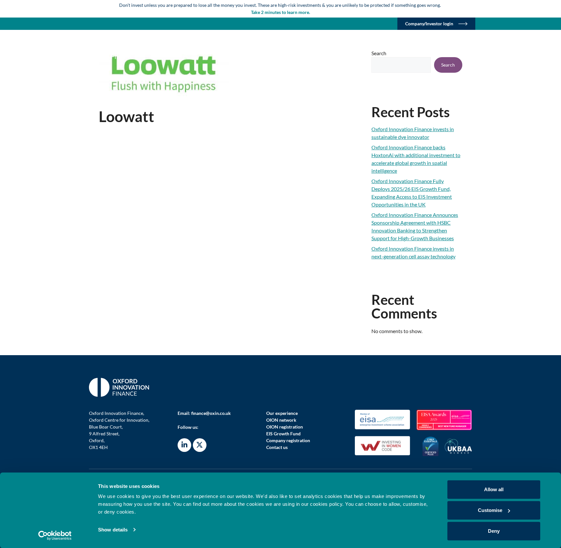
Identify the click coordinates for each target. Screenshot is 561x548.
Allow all (494, 489)
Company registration (288, 440)
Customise (490, 510)
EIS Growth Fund (283, 433)
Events (435, 49)
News (462, 49)
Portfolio (316, 49)
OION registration (284, 427)
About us (276, 49)
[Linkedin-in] (184, 445)
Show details (113, 529)
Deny (494, 531)
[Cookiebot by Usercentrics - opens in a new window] (55, 535)
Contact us (277, 447)
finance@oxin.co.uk (211, 413)
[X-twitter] (199, 445)
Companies (353, 49)
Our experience (282, 413)
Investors (396, 49)
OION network (281, 420)
